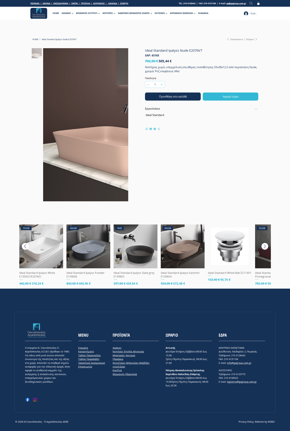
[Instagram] (35, 331)
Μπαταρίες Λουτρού (124, 287)
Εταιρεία (83, 279)
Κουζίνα (117, 302)
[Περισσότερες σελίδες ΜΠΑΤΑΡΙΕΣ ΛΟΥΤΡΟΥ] (99, 13)
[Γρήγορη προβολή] (230, 178)
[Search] (251, 3)
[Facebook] (150, 129)
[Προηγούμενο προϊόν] (25, 178)
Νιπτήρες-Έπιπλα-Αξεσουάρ (128, 283)
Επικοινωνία (85, 298)
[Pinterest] (154, 129)
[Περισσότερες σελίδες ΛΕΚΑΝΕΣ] (72, 13)
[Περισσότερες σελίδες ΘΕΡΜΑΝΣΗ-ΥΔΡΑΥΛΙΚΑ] (194, 13)
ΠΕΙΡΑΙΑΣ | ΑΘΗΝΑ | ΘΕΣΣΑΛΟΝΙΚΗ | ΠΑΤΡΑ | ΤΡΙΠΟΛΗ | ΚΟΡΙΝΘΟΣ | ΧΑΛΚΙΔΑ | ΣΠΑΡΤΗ (79, 3)
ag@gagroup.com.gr (236, 3)
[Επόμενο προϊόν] (264, 178)
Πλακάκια (118, 291)
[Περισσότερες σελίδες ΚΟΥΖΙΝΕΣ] (166, 13)
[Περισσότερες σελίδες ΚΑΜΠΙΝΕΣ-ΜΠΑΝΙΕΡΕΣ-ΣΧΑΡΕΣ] (151, 13)
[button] (258, 3)
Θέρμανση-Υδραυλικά (125, 306)
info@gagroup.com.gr (239, 295)
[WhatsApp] (146, 129)
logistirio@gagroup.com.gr (242, 313)
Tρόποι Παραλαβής (89, 291)
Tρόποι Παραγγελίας (89, 287)
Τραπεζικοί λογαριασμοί (91, 295)
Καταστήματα (86, 283)
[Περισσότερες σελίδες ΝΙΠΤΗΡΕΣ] (114, 13)
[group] (145, 187)
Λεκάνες (117, 279)
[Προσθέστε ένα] (161, 84)
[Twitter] (158, 129)
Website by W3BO (265, 353)
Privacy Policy (246, 353)
